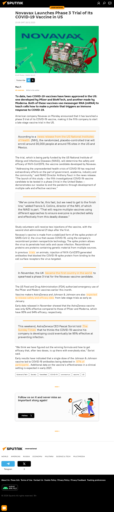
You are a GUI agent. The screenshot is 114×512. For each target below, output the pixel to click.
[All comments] (4, 508)
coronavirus (65, 374)
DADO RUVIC (30, 75)
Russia (26, 456)
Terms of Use (26, 480)
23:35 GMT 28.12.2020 (25, 22)
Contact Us (38, 480)
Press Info (15, 480)
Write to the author (32, 90)
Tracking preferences (96, 480)
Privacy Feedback (78, 480)
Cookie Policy (50, 480)
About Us (5, 480)
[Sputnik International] (13, 5)
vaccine (76, 374)
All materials (19, 90)
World (4, 456)
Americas (15, 456)
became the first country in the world (68, 273)
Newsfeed (43, 374)
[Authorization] (98, 3)
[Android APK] (9, 488)
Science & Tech (22, 374)
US (83, 374)
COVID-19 (54, 374)
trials (32, 252)
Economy (37, 456)
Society (33, 374)
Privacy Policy (63, 480)
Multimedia (79, 456)
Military (49, 456)
